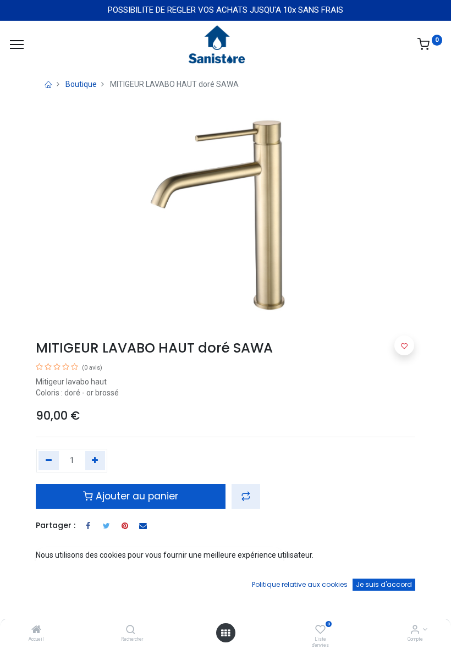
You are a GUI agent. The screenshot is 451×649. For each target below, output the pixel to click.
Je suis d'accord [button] (384, 584)
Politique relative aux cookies (300, 584)
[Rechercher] (130, 630)
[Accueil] (36, 630)
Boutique (81, 84)
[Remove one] (48, 461)
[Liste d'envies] (320, 630)
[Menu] (17, 44)
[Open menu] (225, 633)
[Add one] (95, 461)
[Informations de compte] (415, 630)
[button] (246, 496)
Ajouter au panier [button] (135, 496)
